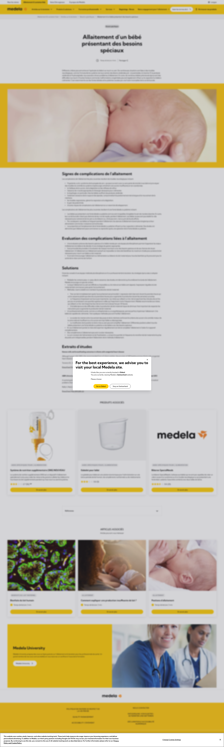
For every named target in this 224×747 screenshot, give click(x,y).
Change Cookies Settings (172, 740)
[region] (112, 740)
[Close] (220, 739)
